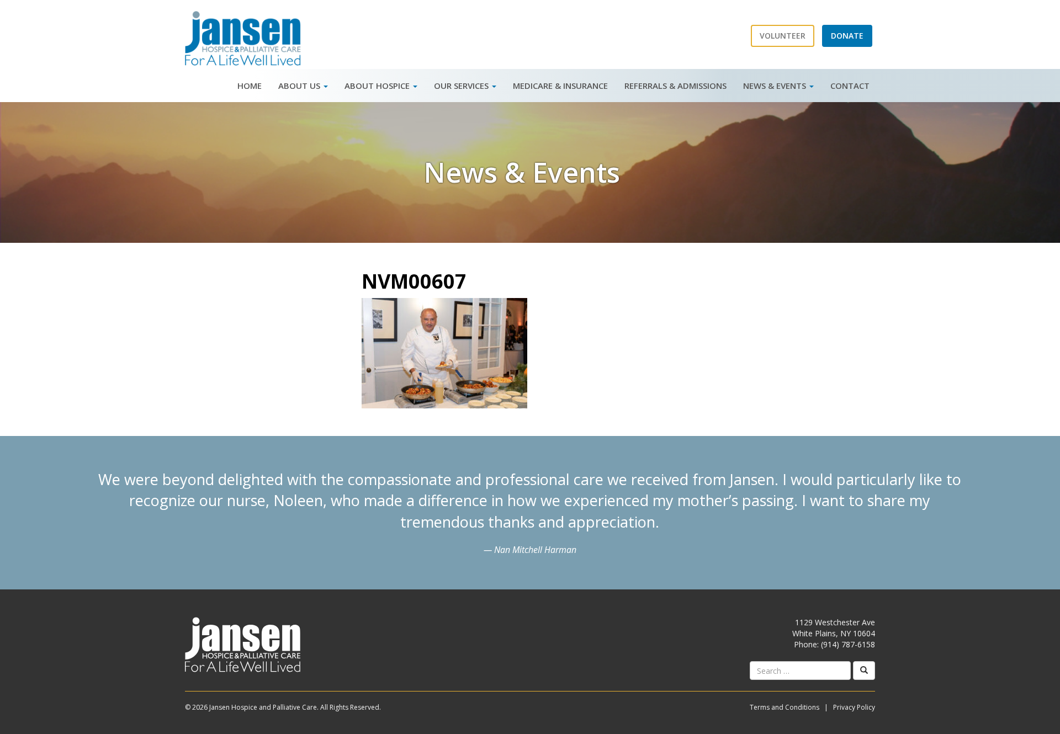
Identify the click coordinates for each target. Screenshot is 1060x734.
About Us (300, 85)
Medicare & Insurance (560, 85)
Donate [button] (847, 35)
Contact (850, 85)
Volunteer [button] (782, 35)
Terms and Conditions (784, 707)
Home (249, 85)
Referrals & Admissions (675, 85)
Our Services (462, 85)
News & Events (775, 85)
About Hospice (378, 85)
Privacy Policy (854, 707)
